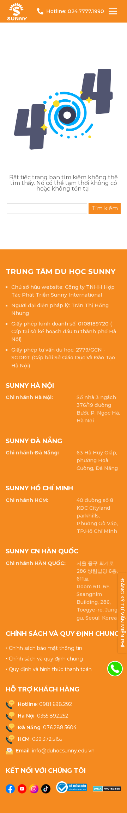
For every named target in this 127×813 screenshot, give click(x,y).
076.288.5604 (60, 727)
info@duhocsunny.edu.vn (63, 750)
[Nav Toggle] (112, 11)
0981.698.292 (55, 704)
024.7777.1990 (86, 11)
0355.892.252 (52, 716)
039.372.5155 (47, 739)
